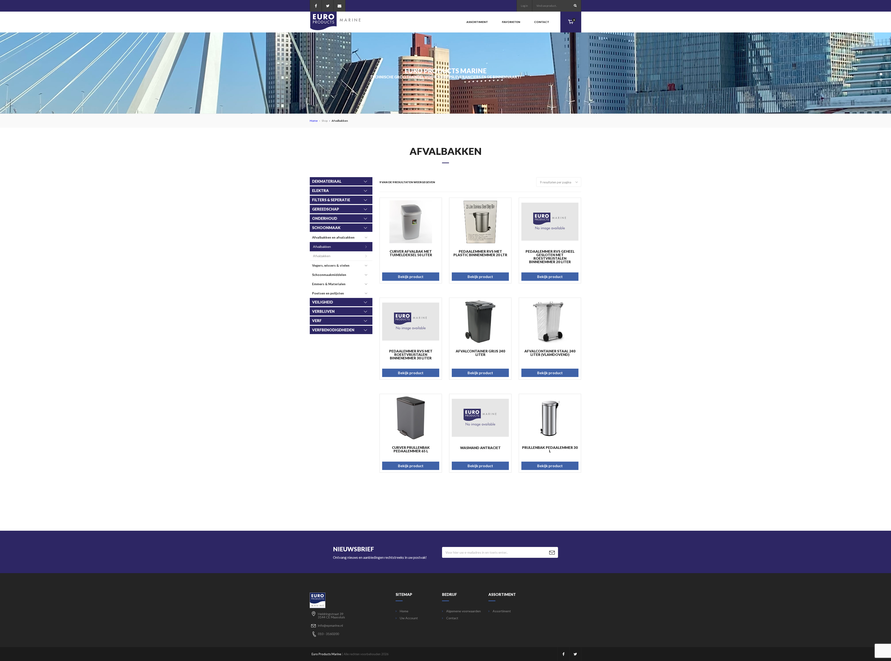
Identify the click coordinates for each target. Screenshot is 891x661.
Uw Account (409, 618)
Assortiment (477, 22)
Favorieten (511, 22)
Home (314, 120)
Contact (541, 22)
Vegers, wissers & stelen (330, 265)
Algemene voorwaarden (463, 611)
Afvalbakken (322, 247)
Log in (524, 5)
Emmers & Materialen (328, 284)
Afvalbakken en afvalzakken (333, 237)
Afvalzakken (321, 256)
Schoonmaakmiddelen (329, 275)
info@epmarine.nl (330, 625)
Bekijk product (410, 276)
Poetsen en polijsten (328, 293)
